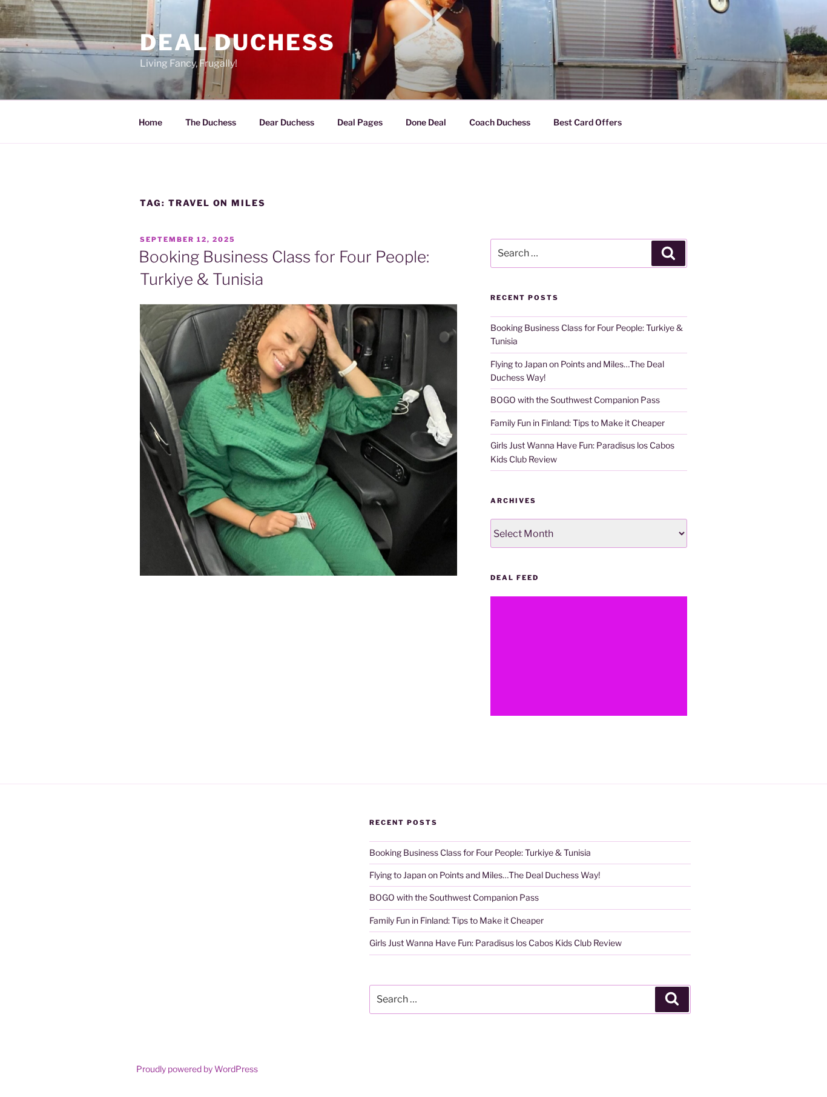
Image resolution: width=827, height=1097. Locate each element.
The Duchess (210, 122)
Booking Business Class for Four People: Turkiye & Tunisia (480, 852)
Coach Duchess (499, 122)
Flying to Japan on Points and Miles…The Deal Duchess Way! (484, 875)
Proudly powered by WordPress (197, 1069)
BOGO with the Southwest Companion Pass (575, 400)
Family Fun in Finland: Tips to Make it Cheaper (577, 423)
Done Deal (426, 122)
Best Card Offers (587, 122)
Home (150, 122)
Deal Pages (360, 122)
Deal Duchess (237, 42)
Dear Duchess (286, 122)
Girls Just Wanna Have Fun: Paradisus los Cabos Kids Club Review (495, 943)
